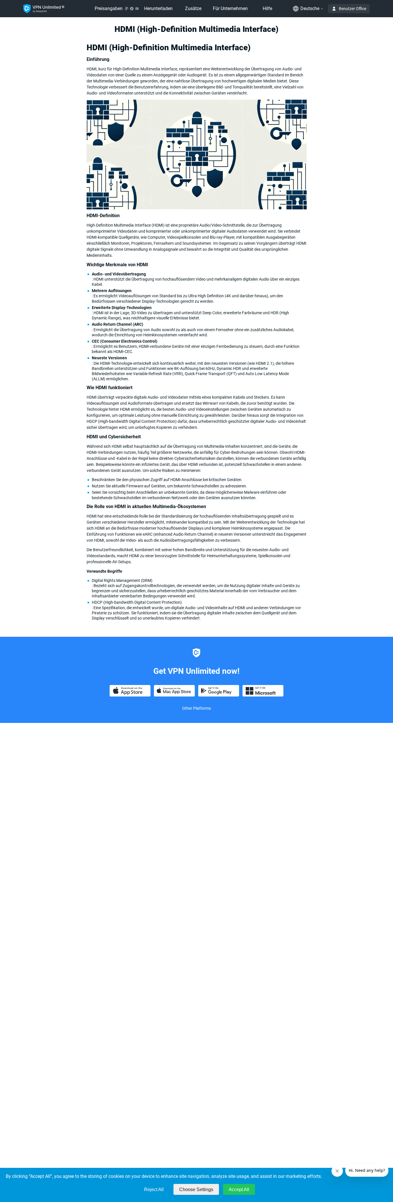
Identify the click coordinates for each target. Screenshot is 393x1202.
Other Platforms (196, 708)
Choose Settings (196, 1189)
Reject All (154, 1189)
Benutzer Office (352, 8)
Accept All (239, 1189)
